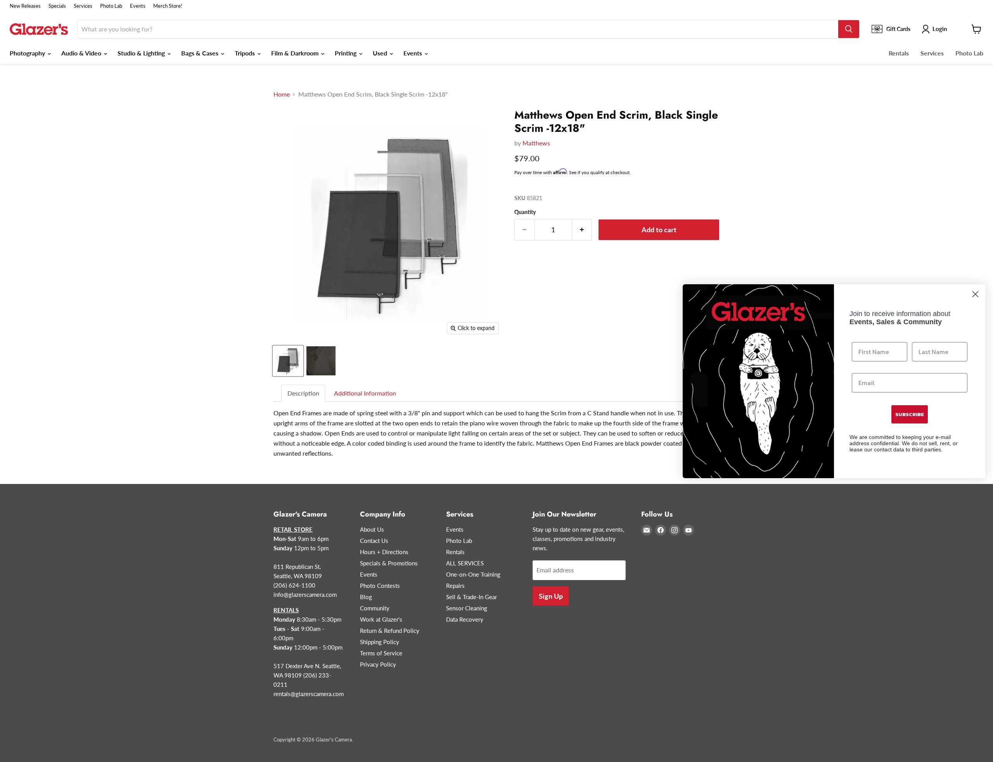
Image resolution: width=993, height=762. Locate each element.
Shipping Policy (379, 641)
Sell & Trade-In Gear (471, 596)
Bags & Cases (200, 53)
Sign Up (551, 596)
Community (374, 608)
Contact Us (374, 540)
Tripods (245, 53)
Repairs (455, 585)
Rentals (899, 53)
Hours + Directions (384, 551)
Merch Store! (167, 6)
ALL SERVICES (465, 563)
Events (137, 6)
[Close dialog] (975, 294)
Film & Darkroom (295, 53)
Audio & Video (82, 53)
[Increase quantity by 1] (582, 229)
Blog (366, 596)
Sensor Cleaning (466, 608)
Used (381, 53)
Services (83, 6)
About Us (372, 529)
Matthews (536, 143)
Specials (57, 6)
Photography (28, 53)
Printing (346, 53)
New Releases (25, 6)
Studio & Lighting (142, 53)
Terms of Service (381, 653)
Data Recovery (464, 619)
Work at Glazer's (381, 619)
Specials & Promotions (389, 563)
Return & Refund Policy (389, 630)
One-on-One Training (473, 574)
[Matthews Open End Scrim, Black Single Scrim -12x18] (288, 361)
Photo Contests (380, 585)
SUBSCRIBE (909, 414)
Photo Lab (111, 6)
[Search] (848, 29)
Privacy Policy (378, 664)
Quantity (525, 212)
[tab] (303, 393)
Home (281, 94)
